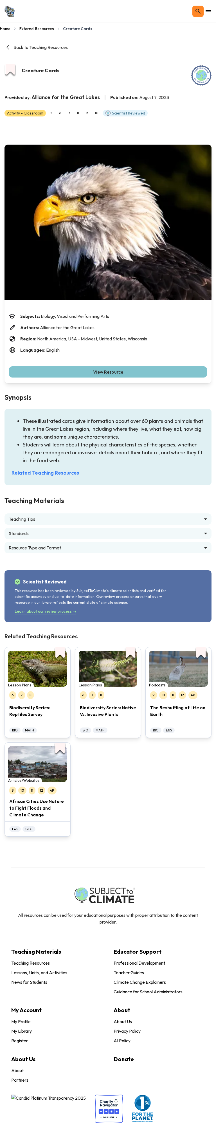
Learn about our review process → (45, 611)
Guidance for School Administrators (148, 991)
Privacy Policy (127, 1031)
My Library (21, 1031)
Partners (19, 1080)
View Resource (108, 372)
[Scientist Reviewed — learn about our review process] (201, 75)
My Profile (21, 1021)
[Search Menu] (198, 11)
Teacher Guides (129, 972)
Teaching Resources (30, 963)
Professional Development (139, 963)
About (17, 1070)
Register (19, 1040)
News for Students (29, 982)
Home (5, 28)
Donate (124, 1059)
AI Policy (122, 1040)
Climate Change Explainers (140, 982)
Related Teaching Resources (45, 473)
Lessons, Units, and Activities (39, 972)
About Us (123, 1021)
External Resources (36, 28)
